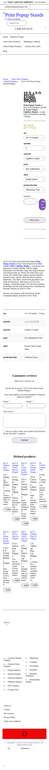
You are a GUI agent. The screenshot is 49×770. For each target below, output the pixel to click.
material (27, 154)
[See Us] (5, 643)
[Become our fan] (14, 643)
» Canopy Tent (12, 690)
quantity (27, 143)
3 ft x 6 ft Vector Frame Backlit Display (6, 557)
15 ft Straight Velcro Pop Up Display (15, 486)
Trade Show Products (19, 79)
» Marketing (33, 658)
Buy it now (34, 220)
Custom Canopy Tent (42, 478)
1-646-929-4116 (23, 28)
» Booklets (33, 670)
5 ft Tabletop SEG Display (6, 481)
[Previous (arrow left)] (4, 385)
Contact (7, 709)
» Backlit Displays (10, 81)
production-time (30, 185)
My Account (9, 713)
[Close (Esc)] (40, 3)
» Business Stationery (31, 675)
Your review (8, 412)
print (26, 164)
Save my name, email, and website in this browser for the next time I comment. (24, 432)
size (25, 133)
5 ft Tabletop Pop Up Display (33, 551)
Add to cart (43, 204)
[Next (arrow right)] (44, 385)
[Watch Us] (10, 643)
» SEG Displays (13, 686)
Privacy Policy (9, 717)
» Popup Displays (14, 670)
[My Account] (38, 29)
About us (7, 706)
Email (29, 402)
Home (5, 79)
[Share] (35, 3)
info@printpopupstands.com (16, 7)
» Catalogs (33, 662)
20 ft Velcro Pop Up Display (15, 549)
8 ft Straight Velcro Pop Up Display (24, 554)
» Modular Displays (14, 682)
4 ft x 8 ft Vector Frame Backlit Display (24, 488)
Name (6, 402)
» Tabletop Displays (14, 678)
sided (26, 175)
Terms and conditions (12, 721)
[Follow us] (19, 643)
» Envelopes (33, 666)
